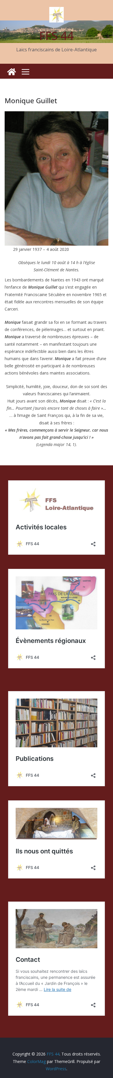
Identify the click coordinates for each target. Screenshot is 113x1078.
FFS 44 (56, 36)
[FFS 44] (12, 72)
